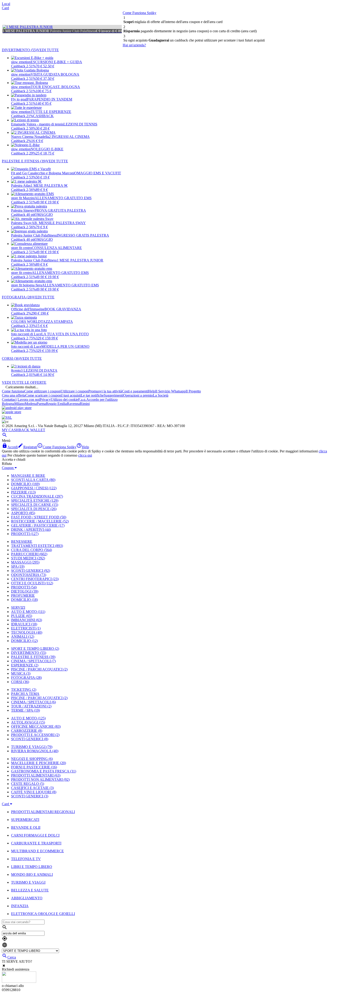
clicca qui (85, 455)
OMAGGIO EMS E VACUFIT (97, 173)
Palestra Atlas (21, 185)
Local (6, 4)
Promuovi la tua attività (105, 391)
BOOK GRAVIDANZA (63, 309)
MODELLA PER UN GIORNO (65, 346)
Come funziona (13, 391)
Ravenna (73, 404)
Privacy (45, 399)
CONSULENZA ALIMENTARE (57, 248)
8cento (16, 370)
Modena (31, 404)
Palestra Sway (21, 223)
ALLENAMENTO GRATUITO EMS (63, 198)
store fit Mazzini (23, 198)
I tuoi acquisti (71, 395)
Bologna (8, 404)
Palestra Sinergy (23, 210)
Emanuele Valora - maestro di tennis (37, 124)
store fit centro (21, 248)
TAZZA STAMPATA (57, 322)
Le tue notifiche (92, 395)
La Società (160, 395)
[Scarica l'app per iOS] (11, 412)
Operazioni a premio (138, 395)
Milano (19, 404)
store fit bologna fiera (26, 285)
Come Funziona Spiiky (139, 13)
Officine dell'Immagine (28, 309)
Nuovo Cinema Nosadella (30, 137)
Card (5, 8)
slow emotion (21, 62)
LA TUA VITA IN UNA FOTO (65, 334)
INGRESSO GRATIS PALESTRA (83, 235)
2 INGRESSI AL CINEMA (69, 137)
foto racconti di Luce (26, 334)
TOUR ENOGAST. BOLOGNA (55, 87)
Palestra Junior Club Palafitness (34, 235)
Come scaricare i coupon (43, 395)
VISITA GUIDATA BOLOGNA (55, 74)
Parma (41, 404)
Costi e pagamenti (135, 391)
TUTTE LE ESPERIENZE (51, 112)
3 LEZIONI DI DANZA (39, 370)
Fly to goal (19, 99)
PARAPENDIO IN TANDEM (49, 99)
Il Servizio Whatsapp (170, 391)
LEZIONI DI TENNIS (80, 124)
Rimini (85, 404)
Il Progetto (193, 391)
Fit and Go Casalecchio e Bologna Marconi (42, 173)
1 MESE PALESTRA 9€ (49, 185)
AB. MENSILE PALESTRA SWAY (59, 223)
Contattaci (9, 399)
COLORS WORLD (26, 322)
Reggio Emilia (56, 404)
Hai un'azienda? (134, 45)
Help (151, 391)
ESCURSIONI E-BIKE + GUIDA (56, 62)
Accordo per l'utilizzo (102, 399)
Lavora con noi (29, 399)
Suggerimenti (113, 395)
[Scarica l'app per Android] (17, 408)
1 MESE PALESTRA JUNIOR (80, 260)
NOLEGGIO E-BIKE (47, 149)
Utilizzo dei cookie (64, 399)
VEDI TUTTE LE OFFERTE (24, 382)
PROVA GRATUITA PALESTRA (60, 210)
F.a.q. (82, 399)
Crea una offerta (13, 395)
